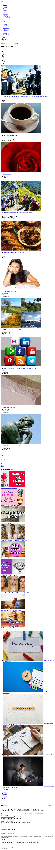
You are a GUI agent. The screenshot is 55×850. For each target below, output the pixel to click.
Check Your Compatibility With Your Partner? (11, 610)
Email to (2, 832)
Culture (5, 24)
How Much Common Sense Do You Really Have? (12, 505)
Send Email (3, 848)
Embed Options (4, 815)
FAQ (4, 793)
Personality (5, 35)
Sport (4, 31)
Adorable (5, 14)
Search (16, 43)
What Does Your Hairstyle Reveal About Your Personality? (14, 540)
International (6, 30)
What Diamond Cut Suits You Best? (9, 575)
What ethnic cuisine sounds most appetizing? (13, 252)
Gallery (5, 39)
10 (4, 61)
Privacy (5, 796)
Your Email (3, 833)
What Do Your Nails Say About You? (9, 488)
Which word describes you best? (11, 445)
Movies (5, 7)
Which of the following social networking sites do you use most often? (19, 368)
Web (4, 29)
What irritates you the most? (10, 291)
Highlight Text (51, 805)
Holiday (5, 21)
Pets (4, 20)
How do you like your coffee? (10, 135)
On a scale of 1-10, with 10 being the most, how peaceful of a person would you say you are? (25, 96)
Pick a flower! (7, 174)
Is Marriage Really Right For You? (8, 523)
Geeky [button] (4, 23)
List (4, 40)
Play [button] (4, 12)
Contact (5, 794)
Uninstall (5, 799)
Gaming (5, 26)
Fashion (5, 10)
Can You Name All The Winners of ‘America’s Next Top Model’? (15, 592)
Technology (6, 28)
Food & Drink (6, 17)
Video (4, 38)
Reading (5, 25)
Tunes (4, 8)
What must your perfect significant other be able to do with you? (18, 212)
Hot (4, 11)
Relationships (6, 19)
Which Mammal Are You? (6, 557)
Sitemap (5, 798)
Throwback (6, 16)
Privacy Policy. (39, 813)
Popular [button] (5, 3)
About (4, 792)
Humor (5, 15)
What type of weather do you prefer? (12, 329)
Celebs (5, 5)
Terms (4, 797)
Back (4, 49)
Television (5, 6)
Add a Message (4, 839)
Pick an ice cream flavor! (9, 407)
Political (5, 33)
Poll (4, 37)
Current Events (6, 34)
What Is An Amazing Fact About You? (9, 627)
